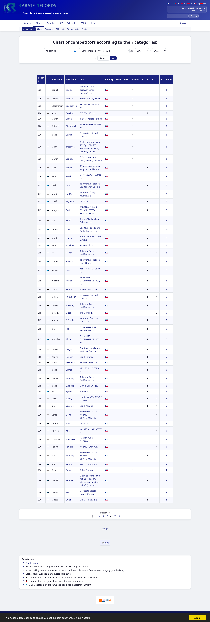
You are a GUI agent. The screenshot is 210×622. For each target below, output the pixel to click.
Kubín (69, 289)
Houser (69, 261)
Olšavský (70, 320)
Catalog (27, 23)
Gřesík (69, 238)
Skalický (69, 98)
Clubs (39, 29)
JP (197, 3)
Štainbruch (71, 126)
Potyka (69, 349)
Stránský (70, 378)
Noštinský (70, 439)
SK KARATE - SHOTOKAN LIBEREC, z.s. (90, 280)
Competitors (28, 29)
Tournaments (73, 29)
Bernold (70, 480)
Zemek (69, 167)
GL (63, 29)
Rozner (69, 357)
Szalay (69, 398)
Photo (84, 29)
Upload (183, 23)
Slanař (69, 369)
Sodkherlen (71, 106)
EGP (57, 29)
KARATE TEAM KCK (89, 362)
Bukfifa (69, 499)
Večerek (69, 406)
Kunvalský (71, 296)
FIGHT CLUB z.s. (87, 113)
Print (106, 542)
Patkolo (69, 446)
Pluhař (69, 339)
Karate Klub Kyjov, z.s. (90, 98)
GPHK (83, 23)
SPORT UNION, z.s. (89, 289)
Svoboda (70, 385)
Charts (38, 23)
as (95, 58)
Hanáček (70, 245)
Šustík (69, 134)
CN (204, 3)
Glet (68, 229)
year (132, 50)
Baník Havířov (86, 357)
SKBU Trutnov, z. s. (89, 464)
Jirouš (68, 185)
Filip (68, 423)
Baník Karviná (86, 406)
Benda (69, 464)
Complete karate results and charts (45, 13)
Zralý (68, 176)
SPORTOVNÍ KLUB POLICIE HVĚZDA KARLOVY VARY (88, 210)
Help (92, 23)
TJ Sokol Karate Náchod (91, 118)
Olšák (68, 312)
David (68, 414)
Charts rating (32, 562)
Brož (68, 210)
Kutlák (69, 194)
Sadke (69, 90)
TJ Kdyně (84, 391)
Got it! (197, 617)
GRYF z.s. (84, 201)
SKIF (60, 23)
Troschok (70, 146)
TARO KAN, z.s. (87, 312)
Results (50, 23)
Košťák (69, 280)
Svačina (69, 113)
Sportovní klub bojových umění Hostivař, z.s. (87, 89)
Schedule (71, 23)
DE (191, 3)
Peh (68, 328)
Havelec (69, 252)
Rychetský (70, 362)
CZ (170, 3)
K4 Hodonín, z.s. (87, 245)
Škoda (69, 118)
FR (177, 3)
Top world (49, 29)
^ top (105, 528)
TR (184, 3)
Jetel (68, 270)
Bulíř (68, 220)
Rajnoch (70, 201)
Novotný (70, 305)
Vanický (69, 158)
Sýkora (69, 391)
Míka (68, 430)
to (151, 50)
